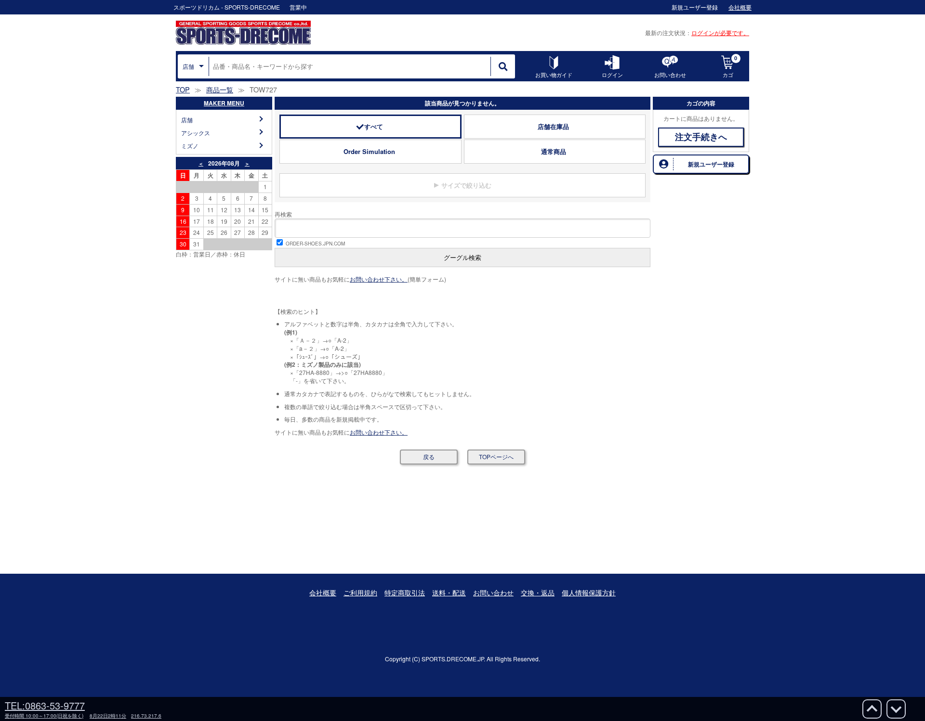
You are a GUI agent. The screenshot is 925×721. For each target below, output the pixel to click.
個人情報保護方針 (589, 592)
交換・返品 (538, 592)
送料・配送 (449, 592)
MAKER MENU (224, 103)
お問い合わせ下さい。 (379, 279)
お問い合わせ (493, 592)
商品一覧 (219, 89)
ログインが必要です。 (720, 32)
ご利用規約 (360, 592)
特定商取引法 (404, 592)
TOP (183, 89)
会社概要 (322, 592)
